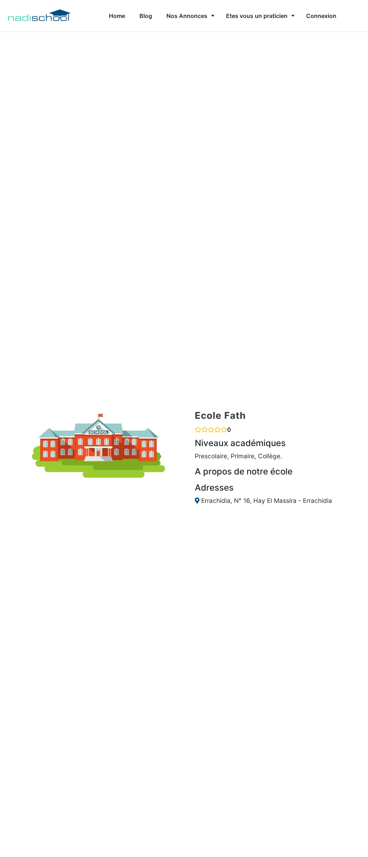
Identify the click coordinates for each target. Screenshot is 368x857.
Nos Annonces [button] (186, 15)
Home (117, 15)
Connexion (321, 15)
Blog (145, 15)
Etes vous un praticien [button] (257, 15)
